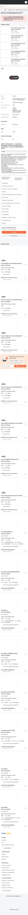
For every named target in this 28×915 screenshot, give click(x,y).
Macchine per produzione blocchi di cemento (12, 194)
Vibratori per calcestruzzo (7, 200)
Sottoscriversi (21, 366)
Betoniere (4, 191)
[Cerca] (26, 6)
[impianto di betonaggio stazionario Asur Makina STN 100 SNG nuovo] (14, 682)
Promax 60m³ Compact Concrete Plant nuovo (18, 27)
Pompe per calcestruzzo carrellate (9, 188)
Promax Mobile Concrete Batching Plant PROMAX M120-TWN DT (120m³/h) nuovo (18, 59)
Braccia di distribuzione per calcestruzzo (11, 203)
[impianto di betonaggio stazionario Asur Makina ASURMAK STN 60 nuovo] (14, 644)
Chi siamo (4, 840)
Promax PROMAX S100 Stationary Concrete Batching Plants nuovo (18, 51)
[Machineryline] (5, 10)
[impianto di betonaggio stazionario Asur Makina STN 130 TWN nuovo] (14, 721)
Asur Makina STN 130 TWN (8, 730)
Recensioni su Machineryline (8, 872)
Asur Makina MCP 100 (6, 531)
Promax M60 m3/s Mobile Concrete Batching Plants (14, 423)
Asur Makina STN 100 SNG (8, 692)
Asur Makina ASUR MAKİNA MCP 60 (10, 571)
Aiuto (3, 842)
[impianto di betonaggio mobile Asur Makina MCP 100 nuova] (14, 522)
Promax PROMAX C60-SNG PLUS (9, 459)
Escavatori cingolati (6, 206)
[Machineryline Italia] (9, 2)
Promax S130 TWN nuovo (17, 35)
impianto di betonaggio (17, 102)
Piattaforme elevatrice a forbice (9, 217)
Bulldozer (4, 223)
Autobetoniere (5, 183)
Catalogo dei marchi (6, 874)
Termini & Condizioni (6, 865)
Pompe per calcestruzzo (7, 186)
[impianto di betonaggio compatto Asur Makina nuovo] (14, 759)
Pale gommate (5, 211)
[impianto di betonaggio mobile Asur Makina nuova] (14, 601)
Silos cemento (5, 197)
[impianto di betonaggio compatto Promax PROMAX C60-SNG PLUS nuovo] (14, 450)
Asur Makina (4, 610)
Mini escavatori (5, 208)
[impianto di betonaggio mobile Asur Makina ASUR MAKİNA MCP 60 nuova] (14, 562)
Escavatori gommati (6, 220)
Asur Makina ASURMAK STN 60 (9, 653)
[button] (26, 2)
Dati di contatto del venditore (8, 844)
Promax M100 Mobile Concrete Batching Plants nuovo (18, 43)
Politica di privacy (5, 867)
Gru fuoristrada (5, 214)
